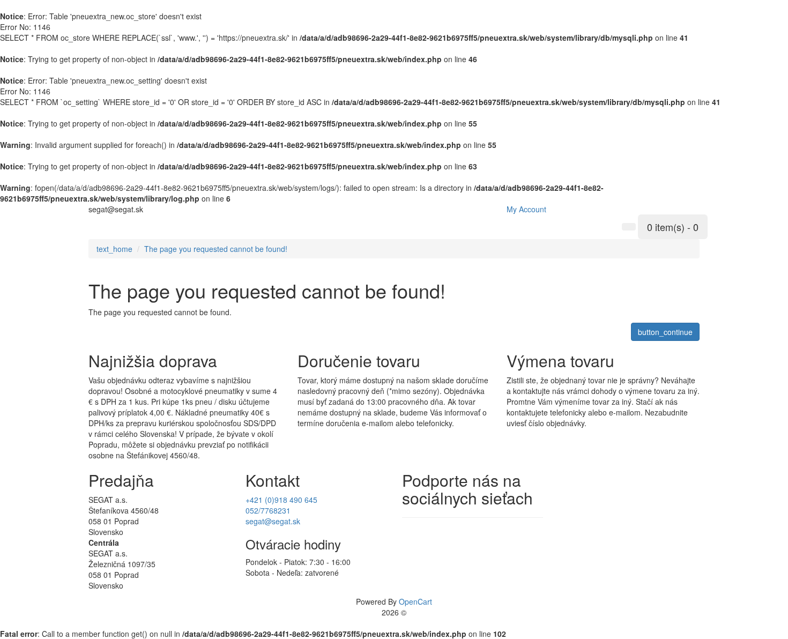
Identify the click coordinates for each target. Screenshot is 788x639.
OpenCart (415, 601)
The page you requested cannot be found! (215, 248)
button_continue (665, 331)
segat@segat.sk (273, 521)
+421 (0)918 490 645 (281, 499)
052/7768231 (268, 510)
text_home (114, 248)
